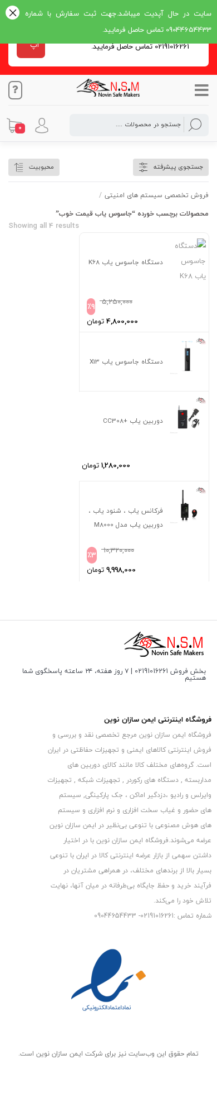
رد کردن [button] (12, 14)
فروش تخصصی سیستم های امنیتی (157, 195)
